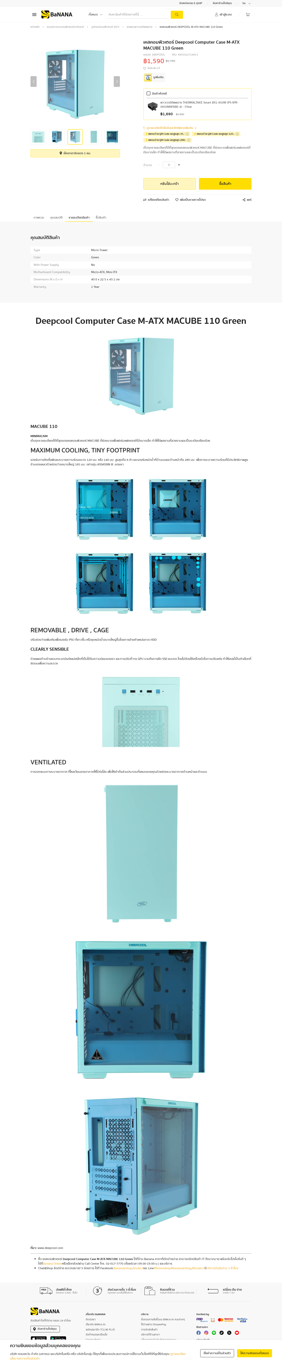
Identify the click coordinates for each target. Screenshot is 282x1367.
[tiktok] (221, 1334)
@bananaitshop (180, 1268)
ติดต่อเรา (91, 1319)
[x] (229, 1334)
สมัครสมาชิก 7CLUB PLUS (100, 1330)
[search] (177, 15)
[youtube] (237, 1334)
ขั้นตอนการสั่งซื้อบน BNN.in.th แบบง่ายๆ (163, 1319)
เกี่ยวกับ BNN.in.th (96, 1324)
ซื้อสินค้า (225, 184)
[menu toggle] (34, 14)
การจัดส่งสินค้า (149, 1330)
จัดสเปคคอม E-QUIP (191, 3)
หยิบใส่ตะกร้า (169, 184)
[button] (34, 81)
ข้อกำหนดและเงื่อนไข (96, 1335)
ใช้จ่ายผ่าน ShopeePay (153, 1324)
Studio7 (138, 1268)
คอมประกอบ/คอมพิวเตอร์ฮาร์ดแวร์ (65, 27)
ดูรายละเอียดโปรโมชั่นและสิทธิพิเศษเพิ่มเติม (170, 128)
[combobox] (246, 3)
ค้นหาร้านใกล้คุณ (222, 3)
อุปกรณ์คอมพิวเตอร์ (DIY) (105, 27)
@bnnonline (162, 1268)
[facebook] (198, 1334)
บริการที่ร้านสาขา (150, 1335)
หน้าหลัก (35, 27)
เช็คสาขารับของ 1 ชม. (77, 153)
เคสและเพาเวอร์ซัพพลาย (139, 27)
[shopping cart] (247, 14)
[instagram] (206, 1334)
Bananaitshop (123, 1268)
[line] (214, 1334)
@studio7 (198, 1268)
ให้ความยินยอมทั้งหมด (254, 1353)
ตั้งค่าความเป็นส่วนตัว (217, 1353)
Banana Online (52, 1263)
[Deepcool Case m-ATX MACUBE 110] (141, 376)
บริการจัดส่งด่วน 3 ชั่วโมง (222, 1268)
